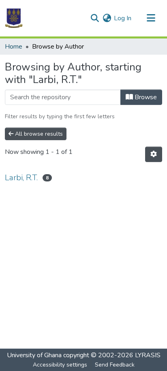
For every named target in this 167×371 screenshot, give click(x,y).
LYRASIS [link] (148, 355)
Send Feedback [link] (115, 365)
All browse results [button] (38, 134)
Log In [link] (122, 18)
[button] (14, 18)
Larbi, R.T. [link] (21, 177)
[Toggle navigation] (150, 18)
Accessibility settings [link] (60, 365)
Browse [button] (145, 97)
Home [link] (13, 46)
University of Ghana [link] (34, 355)
